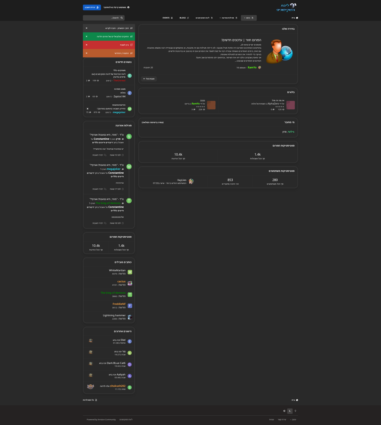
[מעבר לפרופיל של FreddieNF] (130, 306)
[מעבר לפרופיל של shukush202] (130, 387)
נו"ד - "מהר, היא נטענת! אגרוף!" (107, 134)
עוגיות (271, 419)
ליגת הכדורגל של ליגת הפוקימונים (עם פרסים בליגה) (108, 75)
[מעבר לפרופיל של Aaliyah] (130, 376)
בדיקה (187, 103)
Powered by (101, 419)
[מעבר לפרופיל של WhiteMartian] (130, 272)
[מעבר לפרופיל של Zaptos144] (130, 93)
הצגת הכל (150, 78)
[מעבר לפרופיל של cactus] (130, 283)
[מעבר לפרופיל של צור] (130, 353)
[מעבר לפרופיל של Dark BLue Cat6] (130, 364)
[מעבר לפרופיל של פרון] (129, 136)
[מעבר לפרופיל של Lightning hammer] (130, 317)
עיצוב (293, 419)
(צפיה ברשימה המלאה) (153, 122)
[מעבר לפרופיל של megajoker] (130, 109)
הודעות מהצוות (118, 105)
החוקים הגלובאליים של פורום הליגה (113, 36)
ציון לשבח (124, 44)
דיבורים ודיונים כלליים (102, 142)
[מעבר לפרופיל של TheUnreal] (130, 76)
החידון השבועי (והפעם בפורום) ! (111, 108)
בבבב (202, 100)
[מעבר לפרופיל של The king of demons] (129, 200)
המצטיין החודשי (121, 53)
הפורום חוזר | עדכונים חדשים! (241, 40)
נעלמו (122, 92)
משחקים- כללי (119, 70)
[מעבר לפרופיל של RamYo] (259, 67)
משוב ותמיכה (119, 89)
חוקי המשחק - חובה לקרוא (117, 28)
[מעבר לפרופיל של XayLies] (191, 181)
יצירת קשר (282, 419)
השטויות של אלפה (258, 103)
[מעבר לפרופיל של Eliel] (130, 341)
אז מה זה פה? (278, 100)
